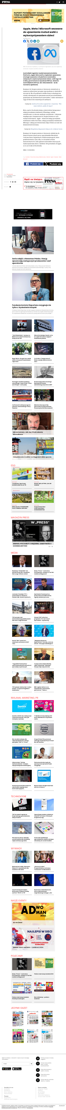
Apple (52, 157)
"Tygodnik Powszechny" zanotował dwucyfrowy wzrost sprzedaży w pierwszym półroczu (21, 666)
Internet (48, 157)
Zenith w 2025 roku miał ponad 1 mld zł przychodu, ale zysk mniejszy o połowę (21, 717)
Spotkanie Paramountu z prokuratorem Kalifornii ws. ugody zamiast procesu (43, 595)
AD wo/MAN (41, 1092)
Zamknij (61, 1105)
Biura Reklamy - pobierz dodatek (41, 997)
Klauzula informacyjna (10, 1099)
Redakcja (7, 1089)
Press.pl (40, 1090)
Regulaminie (30, 1107)
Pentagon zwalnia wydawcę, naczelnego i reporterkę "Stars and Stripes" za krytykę (22, 383)
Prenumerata (8, 1093)
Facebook (56, 157)
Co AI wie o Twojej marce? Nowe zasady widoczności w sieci (43, 360)
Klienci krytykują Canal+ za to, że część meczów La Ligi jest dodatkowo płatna (43, 336)
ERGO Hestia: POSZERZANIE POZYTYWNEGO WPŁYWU (20, 507)
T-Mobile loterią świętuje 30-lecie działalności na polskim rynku (43, 717)
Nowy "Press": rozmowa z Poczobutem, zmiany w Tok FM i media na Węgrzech (44, 572)
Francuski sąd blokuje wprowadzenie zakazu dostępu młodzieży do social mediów (44, 839)
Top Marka (41, 1093)
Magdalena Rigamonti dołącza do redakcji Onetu (46, 129)
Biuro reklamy (8, 1092)
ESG (13, 465)
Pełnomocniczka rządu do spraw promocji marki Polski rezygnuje (43, 764)
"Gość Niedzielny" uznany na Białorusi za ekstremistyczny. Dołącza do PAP (21, 336)
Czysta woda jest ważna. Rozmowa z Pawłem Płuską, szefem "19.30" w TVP (20, 891)
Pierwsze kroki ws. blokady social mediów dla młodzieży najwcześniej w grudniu (21, 839)
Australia (28, 157)
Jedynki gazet (19, 1008)
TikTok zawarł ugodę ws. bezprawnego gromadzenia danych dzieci (21, 816)
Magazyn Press (20, 517)
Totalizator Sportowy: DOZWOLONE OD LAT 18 (19, 484)
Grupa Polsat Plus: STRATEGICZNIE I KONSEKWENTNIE (40, 508)
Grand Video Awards (44, 1096)
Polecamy (17, 955)
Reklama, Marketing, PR (24, 697)
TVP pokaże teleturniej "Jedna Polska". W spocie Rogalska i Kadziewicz (21, 688)
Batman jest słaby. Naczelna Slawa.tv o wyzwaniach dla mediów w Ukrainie (21, 868)
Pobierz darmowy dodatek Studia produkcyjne (20, 997)
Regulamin (7, 1097)
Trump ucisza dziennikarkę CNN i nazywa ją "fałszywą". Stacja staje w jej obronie (42, 665)
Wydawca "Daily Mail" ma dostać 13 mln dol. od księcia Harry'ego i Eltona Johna (21, 572)
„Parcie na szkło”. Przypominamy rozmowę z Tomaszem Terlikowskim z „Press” (42, 869)
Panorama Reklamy (44, 1095)
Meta (60, 157)
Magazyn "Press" (43, 1089)
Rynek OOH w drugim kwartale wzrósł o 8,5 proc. (43, 786)
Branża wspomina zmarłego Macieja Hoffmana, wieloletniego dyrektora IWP (43, 383)
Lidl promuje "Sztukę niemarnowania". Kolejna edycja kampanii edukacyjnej (21, 764)
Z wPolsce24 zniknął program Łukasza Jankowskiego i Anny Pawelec (21, 406)
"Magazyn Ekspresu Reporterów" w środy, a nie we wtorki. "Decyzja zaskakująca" (43, 642)
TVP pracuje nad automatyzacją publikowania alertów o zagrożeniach (21, 619)
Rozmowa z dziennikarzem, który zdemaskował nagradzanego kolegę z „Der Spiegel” (43, 892)
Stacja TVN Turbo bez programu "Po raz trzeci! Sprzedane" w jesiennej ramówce (42, 620)
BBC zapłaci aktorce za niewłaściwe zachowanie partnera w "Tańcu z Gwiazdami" (42, 689)
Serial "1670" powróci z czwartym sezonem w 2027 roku (20, 642)
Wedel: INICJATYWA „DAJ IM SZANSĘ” (42, 484)
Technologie (18, 796)
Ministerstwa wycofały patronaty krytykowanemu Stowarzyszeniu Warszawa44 (43, 406)
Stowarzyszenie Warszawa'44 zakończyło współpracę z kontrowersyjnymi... (21, 787)
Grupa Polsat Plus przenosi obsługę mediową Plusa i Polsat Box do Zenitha (44, 740)
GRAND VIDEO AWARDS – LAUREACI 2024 (28, 947)
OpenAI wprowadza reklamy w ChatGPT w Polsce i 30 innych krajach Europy (43, 816)
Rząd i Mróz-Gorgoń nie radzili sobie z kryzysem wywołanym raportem (21, 360)
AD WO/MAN (17, 923)
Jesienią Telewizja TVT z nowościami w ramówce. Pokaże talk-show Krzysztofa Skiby (21, 596)
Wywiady (16, 848)
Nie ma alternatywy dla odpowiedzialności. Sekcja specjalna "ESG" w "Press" (20, 740)
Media (14, 552)
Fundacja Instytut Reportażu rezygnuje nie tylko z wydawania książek (31, 306)
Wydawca (7, 1090)
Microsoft (25, 159)
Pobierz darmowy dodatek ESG (43, 974)
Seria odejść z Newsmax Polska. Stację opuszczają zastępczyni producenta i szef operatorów (31, 260)
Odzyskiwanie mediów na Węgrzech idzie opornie (32, 457)
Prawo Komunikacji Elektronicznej (38, 157)
